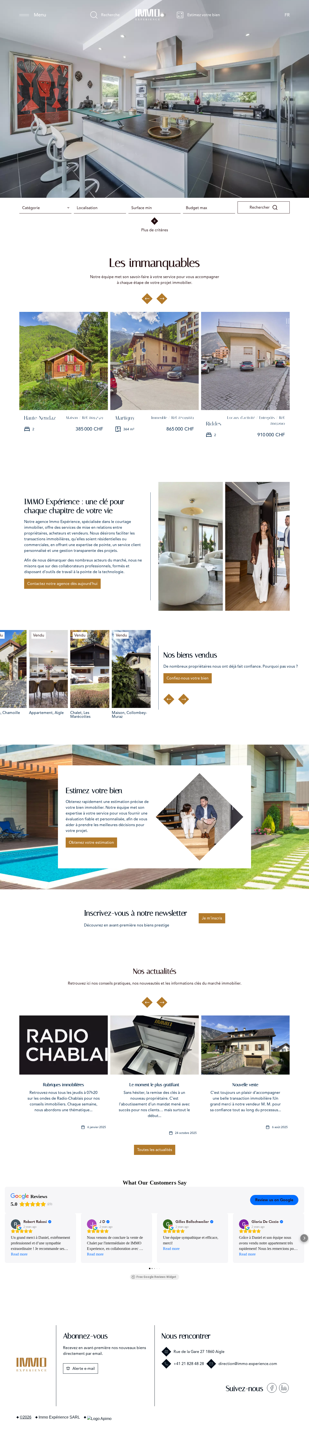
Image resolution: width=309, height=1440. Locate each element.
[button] (5, 1238)
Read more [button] (19, 1254)
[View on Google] (16, 1224)
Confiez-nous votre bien (188, 678)
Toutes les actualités (154, 1149)
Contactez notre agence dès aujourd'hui (62, 583)
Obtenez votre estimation (91, 842)
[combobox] (45, 208)
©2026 (25, 1417)
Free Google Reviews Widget (156, 1277)
